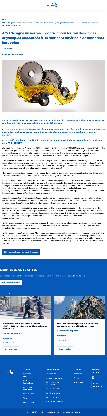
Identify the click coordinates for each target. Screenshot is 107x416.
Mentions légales (54, 412)
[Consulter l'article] (25, 325)
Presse (76, 378)
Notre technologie (28, 381)
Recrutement (28, 402)
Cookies (42, 412)
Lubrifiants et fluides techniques (54, 383)
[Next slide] (9, 293)
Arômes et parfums (54, 378)
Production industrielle (27, 388)
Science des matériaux (55, 401)
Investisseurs (28, 394)
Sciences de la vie (53, 397)
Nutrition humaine (53, 393)
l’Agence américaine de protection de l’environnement (29, 190)
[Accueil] (52, 5)
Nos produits (51, 374)
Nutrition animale (53, 389)
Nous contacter (97, 385)
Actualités (78, 374)
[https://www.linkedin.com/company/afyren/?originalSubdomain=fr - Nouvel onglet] (93, 377)
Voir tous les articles (11, 282)
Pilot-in (77, 412)
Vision (25, 398)
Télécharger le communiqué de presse (21, 252)
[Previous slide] (2, 293)
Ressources (78, 382)
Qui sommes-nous (28, 375)
